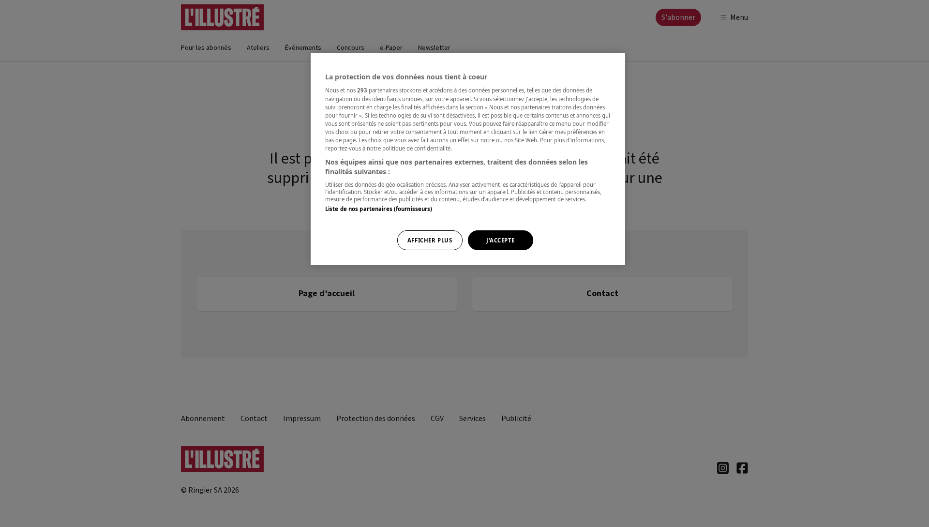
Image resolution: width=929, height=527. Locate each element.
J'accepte (500, 240)
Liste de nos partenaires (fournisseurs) (378, 208)
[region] (468, 159)
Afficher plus (429, 240)
